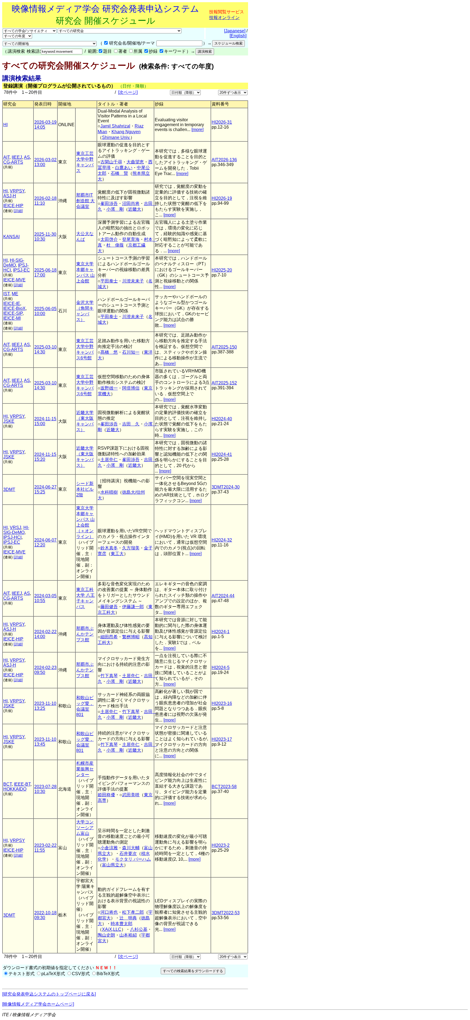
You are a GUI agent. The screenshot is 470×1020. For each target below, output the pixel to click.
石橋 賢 (119, 173)
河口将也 (109, 912)
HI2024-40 (222, 418)
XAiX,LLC (111, 929)
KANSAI (11, 236)
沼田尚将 (131, 203)
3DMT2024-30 (226, 487)
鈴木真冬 (109, 548)
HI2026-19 (222, 198)
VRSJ (15, 527)
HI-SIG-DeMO (13, 263)
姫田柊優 (106, 794)
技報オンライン (224, 17)
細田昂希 (109, 637)
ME (15, 293)
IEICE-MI (12, 318)
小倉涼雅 (109, 847)
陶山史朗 (106, 935)
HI (5, 124)
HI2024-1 (221, 631)
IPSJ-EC (21, 270)
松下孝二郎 (133, 912)
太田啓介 (109, 239)
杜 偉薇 (115, 245)
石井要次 (128, 853)
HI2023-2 (221, 845)
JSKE (8, 421)
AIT (6, 157)
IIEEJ (17, 157)
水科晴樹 (109, 492)
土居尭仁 (109, 459)
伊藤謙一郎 (133, 606)
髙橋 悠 (109, 352)
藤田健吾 (109, 606)
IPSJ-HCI (12, 537)
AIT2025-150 (224, 347)
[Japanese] (234, 31)
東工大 (117, 553)
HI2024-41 (222, 454)
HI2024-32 (222, 540)
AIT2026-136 (224, 159)
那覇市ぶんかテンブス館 (85, 634)
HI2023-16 (222, 703)
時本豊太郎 (121, 923)
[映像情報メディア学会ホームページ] (38, 1004)
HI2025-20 (222, 270)
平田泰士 (109, 281)
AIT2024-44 (223, 595)
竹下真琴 (109, 675)
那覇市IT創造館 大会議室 (85, 201)
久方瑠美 (131, 548)
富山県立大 (113, 865)
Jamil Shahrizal (115, 126)
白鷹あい (123, 167)
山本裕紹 (128, 935)
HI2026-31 (222, 122)
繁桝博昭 (131, 637)
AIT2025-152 (224, 383)
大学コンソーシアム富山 (85, 828)
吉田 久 (131, 424)
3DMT (9, 489)
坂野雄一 (109, 388)
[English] (238, 35)
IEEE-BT (22, 784)
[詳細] (18, 211)
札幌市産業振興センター (85, 769)
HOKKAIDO (14, 789)
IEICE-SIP (13, 313)
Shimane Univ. (116, 137)
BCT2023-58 (224, 786)
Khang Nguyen (126, 131)
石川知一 (131, 352)
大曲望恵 (135, 162)
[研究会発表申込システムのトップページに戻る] (49, 994)
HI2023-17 (222, 739)
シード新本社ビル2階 (85, 489)
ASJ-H (9, 196)
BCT (7, 784)
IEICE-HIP (13, 205)
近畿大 (134, 209)
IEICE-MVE (14, 280)
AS (27, 157)
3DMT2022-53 (226, 912)
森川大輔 (131, 847)
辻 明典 (128, 918)
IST (6, 293)
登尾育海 (131, 239)
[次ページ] (128, 92)
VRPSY (17, 191)
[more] (197, 129)
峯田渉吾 (109, 203)
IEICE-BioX (14, 308)
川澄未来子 (133, 281)
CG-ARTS (13, 162)
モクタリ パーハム (133, 859)
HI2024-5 (221, 667)
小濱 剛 (115, 209)
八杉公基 (138, 929)
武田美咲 (131, 794)
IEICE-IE (11, 303)
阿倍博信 (131, 388)
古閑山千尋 (111, 162)
